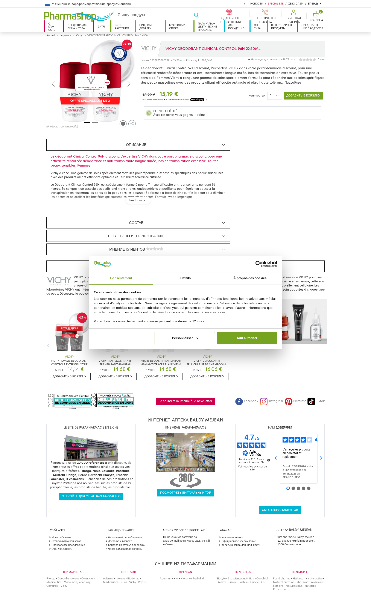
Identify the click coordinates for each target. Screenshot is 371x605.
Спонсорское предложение (68, 545)
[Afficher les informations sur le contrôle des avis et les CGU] (268, 460)
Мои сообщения (61, 537)
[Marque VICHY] (149, 48)
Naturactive (314, 578)
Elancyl (254, 582)
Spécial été (276, 3)
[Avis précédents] (276, 458)
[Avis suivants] (321, 458)
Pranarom (279, 589)
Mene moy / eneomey (77, 582)
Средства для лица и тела (78, 26)
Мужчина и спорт (177, 26)
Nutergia (310, 586)
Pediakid (198, 578)
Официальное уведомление (239, 541)
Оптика (257, 26)
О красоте (51, 27)
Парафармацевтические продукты (207, 27)
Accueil (50, 35)
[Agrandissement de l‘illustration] (91, 84)
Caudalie (63, 578)
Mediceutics (53, 582)
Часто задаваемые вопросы (125, 549)
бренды (313, 3)
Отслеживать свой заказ (66, 541)
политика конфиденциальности (241, 545)
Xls (263, 582)
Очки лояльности (62, 549)
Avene (75, 578)
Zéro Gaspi (295, 3)
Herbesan (299, 578)
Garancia (87, 578)
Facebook (251, 401)
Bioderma (133, 578)
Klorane (186, 578)
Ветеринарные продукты (282, 26)
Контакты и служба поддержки (126, 545)
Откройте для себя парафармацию (91, 496)
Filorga (50, 578)
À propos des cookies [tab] (249, 278)
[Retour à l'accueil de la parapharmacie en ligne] (79, 16)
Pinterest (299, 401)
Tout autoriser (246, 338)
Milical (222, 582)
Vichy (79, 35)
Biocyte (221, 578)
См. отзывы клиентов (280, 510)
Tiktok (320, 401)
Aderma (108, 578)
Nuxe (123, 582)
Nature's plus (294, 586)
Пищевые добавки (146, 26)
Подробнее (292, 82)
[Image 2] (95, 122)
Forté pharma (281, 578)
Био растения (122, 26)
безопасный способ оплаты (125, 537)
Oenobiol (262, 578)
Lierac (232, 582)
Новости (256, 3)
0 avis (321, 59)
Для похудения (236, 26)
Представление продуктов (312, 26)
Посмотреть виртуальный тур (185, 493)
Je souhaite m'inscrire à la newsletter (185, 401)
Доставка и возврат (120, 541)
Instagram (275, 401)
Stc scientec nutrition (241, 578)
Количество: (257, 95)
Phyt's (142, 582)
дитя (101, 26)
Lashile (243, 582)
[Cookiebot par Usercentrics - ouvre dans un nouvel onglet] (258, 264)
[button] (293, 16)
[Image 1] (87, 122)
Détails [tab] (185, 278)
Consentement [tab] (121, 278)
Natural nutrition (283, 582)
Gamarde (52, 586)
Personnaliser (182, 338)
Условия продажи (232, 537)
